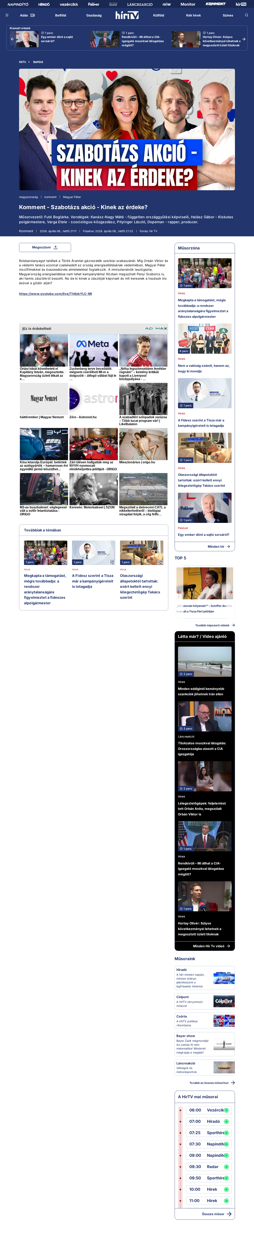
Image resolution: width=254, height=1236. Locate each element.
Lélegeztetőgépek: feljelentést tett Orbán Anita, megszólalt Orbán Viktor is (202, 808)
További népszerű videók (212, 625)
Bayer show (185, 1036)
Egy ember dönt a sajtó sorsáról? (57, 39)
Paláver (183, 528)
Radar (212, 1167)
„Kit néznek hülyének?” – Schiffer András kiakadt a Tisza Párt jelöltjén (204, 608)
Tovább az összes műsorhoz (209, 1082)
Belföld (38, 62)
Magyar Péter (72, 197)
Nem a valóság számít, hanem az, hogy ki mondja (204, 368)
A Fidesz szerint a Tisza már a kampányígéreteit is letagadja (93, 581)
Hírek (27, 569)
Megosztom (41, 247)
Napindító (216, 1144)
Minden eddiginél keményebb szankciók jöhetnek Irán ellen (201, 691)
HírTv (22, 62)
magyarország (28, 197)
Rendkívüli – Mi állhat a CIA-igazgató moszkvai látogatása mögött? (143, 41)
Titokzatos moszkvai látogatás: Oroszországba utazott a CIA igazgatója (202, 748)
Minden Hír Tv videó (208, 946)
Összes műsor (213, 1214)
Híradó (181, 970)
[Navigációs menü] (7, 15)
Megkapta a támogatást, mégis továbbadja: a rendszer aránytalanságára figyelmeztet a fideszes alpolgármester (45, 589)
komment (50, 197)
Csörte (181, 1016)
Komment (26, 231)
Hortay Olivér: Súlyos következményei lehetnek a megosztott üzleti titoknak (222, 41)
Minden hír (216, 546)
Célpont (182, 997)
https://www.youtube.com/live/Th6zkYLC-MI (55, 294)
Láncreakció (186, 736)
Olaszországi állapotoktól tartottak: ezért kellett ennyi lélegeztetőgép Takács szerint (140, 587)
